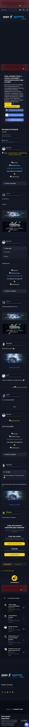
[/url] (13, 387)
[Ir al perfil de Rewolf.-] (3, 148)
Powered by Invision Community (14, 711)
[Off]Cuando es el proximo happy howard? (13, 637)
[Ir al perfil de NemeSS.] (3, 344)
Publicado (13, 149)
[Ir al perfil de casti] (3, 395)
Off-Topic (15, 142)
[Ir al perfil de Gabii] (5, 636)
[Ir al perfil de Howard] (5, 649)
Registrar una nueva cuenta (14, 543)
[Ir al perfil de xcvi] (3, 376)
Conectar (8, 103)
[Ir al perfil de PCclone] (3, 513)
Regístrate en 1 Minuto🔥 (12, 106)
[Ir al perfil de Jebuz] (3, 194)
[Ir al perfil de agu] (5, 616)
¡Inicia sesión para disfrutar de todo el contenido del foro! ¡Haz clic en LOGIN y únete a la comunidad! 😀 (14, 3)
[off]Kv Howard (13, 626)
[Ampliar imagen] (14, 153)
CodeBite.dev (18, 709)
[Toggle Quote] (4, 248)
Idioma (5, 705)
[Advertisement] (14, 37)
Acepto (25, 720)
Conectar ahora (14, 554)
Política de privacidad (17, 705)
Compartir (8, 564)
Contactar (14, 707)
